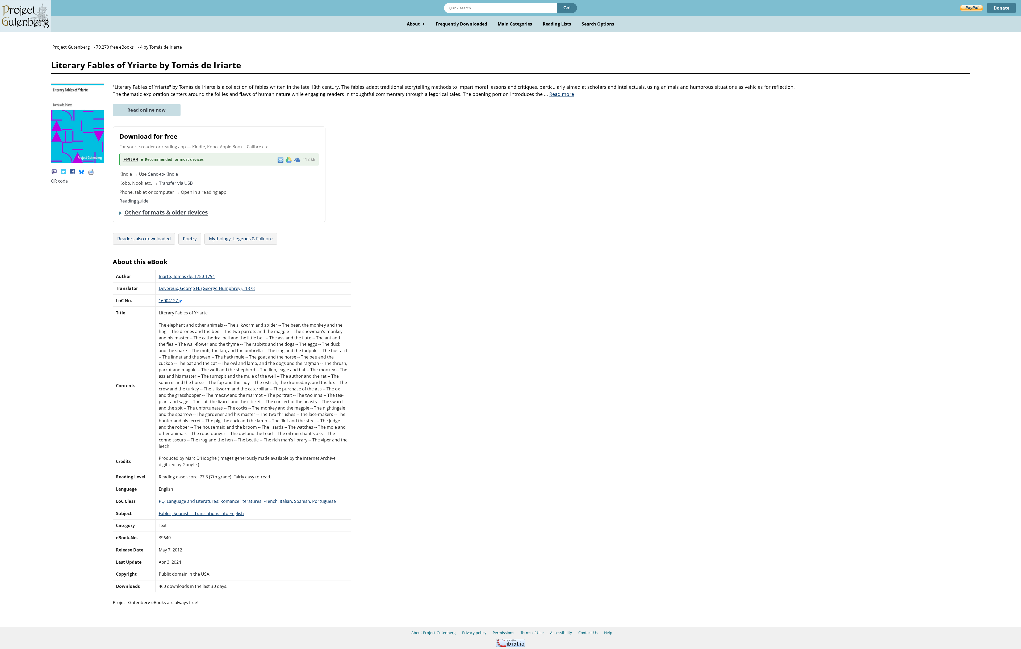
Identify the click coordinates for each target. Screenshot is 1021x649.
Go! (567, 8)
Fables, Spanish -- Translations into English (201, 513)
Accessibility (561, 632)
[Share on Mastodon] (54, 171)
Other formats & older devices (166, 212)
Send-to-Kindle (163, 174)
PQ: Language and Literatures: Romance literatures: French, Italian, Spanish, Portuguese (247, 501)
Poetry (190, 238)
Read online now (146, 110)
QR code (59, 181)
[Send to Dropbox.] (280, 159)
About (416, 24)
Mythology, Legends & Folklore (241, 238)
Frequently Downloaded (461, 24)
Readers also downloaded (144, 238)
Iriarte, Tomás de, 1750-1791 (187, 276)
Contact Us (587, 632)
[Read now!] (77, 161)
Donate (1001, 8)
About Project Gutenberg (433, 632)
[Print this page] (91, 171)
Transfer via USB (176, 183)
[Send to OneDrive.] (297, 159)
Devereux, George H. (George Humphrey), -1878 (207, 288)
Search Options (598, 24)
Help (608, 632)
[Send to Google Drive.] (289, 159)
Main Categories (515, 24)
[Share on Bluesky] (82, 171)
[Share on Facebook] (72, 171)
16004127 (169, 301)
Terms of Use (532, 632)
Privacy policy (474, 632)
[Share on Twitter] (63, 171)
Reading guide (134, 201)
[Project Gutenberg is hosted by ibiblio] (510, 645)
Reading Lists (557, 24)
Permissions (503, 632)
